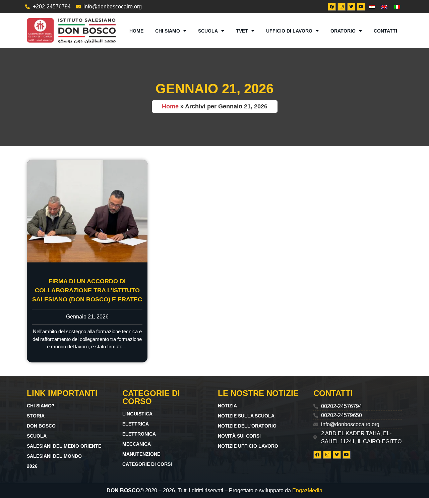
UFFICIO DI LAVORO (289, 31)
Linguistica (137, 413)
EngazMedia (307, 490)
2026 (32, 466)
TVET (242, 31)
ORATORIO (343, 31)
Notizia (227, 405)
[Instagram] (342, 7)
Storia (36, 415)
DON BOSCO (41, 426)
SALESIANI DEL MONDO (54, 456)
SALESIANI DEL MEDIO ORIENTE (64, 446)
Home (136, 31)
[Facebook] (332, 7)
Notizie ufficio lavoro (248, 446)
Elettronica (139, 434)
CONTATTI (385, 31)
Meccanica (136, 444)
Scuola (208, 31)
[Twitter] (351, 7)
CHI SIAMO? (41, 405)
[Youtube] (361, 7)
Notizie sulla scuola (246, 415)
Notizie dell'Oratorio (247, 426)
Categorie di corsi (147, 464)
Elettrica (135, 424)
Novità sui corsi (239, 436)
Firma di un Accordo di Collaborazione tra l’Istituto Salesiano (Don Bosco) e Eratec (87, 290)
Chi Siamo (167, 31)
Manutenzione (141, 454)
